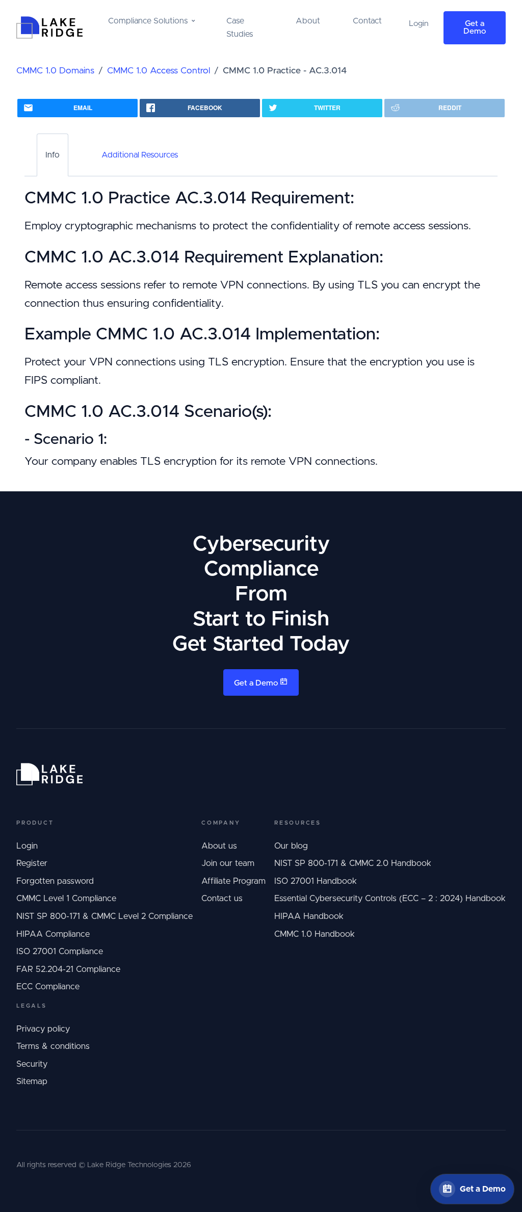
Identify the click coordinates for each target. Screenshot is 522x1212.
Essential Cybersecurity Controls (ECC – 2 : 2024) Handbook (390, 898)
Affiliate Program (233, 881)
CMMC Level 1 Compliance (66, 898)
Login (27, 846)
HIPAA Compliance (53, 934)
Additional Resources (139, 155)
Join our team (227, 863)
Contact (367, 21)
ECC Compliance (48, 987)
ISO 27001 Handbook (315, 881)
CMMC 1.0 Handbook (314, 934)
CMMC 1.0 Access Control (158, 70)
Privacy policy (43, 1029)
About (308, 21)
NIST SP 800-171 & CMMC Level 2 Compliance (104, 916)
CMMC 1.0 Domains (55, 70)
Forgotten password (55, 881)
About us (219, 846)
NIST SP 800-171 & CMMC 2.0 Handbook (352, 863)
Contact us (222, 898)
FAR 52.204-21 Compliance (68, 969)
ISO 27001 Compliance (59, 951)
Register (31, 863)
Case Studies (239, 27)
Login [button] (419, 24)
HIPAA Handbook (309, 916)
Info (52, 155)
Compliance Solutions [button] (148, 21)
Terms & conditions (53, 1046)
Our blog (291, 846)
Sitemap (31, 1081)
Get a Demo (474, 28)
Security (31, 1064)
